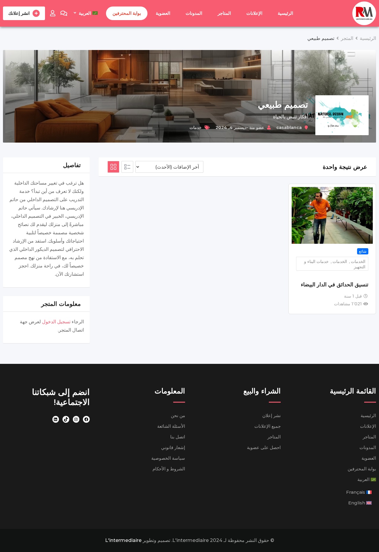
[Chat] (63, 13)
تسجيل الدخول (56, 322)
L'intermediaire (123, 540)
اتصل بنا (177, 437)
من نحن (178, 415)
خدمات (196, 127)
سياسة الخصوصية (168, 458)
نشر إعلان (271, 415)
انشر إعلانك (19, 13)
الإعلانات (254, 13)
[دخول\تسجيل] (52, 13)
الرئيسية (285, 13)
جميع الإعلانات (267, 426)
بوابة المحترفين (127, 13)
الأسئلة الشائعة (171, 426)
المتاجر (224, 13)
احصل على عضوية (264, 447)
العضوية (163, 13)
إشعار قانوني (173, 447)
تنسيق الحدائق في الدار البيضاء (334, 284)
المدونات (194, 13)
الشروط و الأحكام (168, 469)
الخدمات (358, 261)
